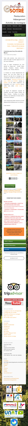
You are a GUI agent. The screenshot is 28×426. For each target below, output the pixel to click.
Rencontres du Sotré (17, 29)
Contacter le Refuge (9, 186)
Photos (5, 369)
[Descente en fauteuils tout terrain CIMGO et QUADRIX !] (10, 112)
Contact (9, 32)
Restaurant (15, 25)
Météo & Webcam (20, 35)
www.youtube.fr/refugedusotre (10, 380)
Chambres (9, 25)
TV (4, 366)
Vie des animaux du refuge (10, 336)
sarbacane (17, 84)
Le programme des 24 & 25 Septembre (12, 311)
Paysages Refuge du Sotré (14, 192)
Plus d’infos (14, 32)
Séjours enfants (7, 334)
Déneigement (7, 326)
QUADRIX (15, 81)
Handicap (6, 192)
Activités (4, 29)
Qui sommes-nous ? (8, 372)
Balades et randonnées (9, 190)
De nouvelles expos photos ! (10, 317)
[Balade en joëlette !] (18, 112)
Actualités (4, 32)
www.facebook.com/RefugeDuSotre (11, 378)
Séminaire (9, 29)
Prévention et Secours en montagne (12, 314)
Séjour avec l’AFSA (8, 315)
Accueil (4, 25)
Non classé (6, 331)
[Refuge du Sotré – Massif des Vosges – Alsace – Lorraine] (14, 12)
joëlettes (6, 82)
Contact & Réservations (10, 245)
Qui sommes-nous (6, 35)
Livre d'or (6, 368)
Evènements (17, 190)
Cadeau (5, 365)
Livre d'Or (7, 249)
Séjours (20, 25)
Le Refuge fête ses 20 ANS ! (10, 312)
